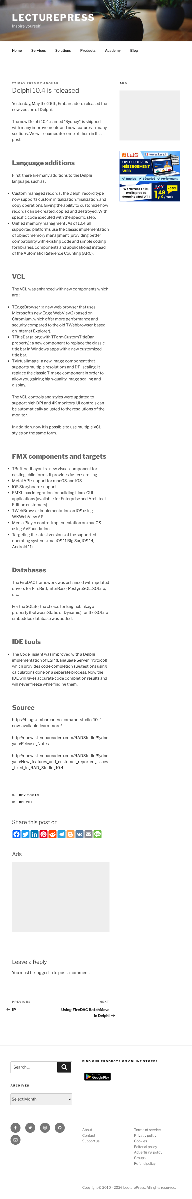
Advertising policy (148, 1152)
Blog (134, 50)
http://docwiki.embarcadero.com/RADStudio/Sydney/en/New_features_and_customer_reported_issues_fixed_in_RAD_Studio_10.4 (60, 761)
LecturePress (53, 17)
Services (38, 50)
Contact (88, 1135)
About (87, 1130)
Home (17, 50)
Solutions (63, 50)
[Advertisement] (61, 897)
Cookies (140, 1141)
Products (88, 50)
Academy (113, 50)
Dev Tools (29, 795)
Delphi (25, 802)
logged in (44, 972)
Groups (140, 1158)
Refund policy (145, 1163)
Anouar (51, 83)
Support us (91, 1141)
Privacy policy (145, 1135)
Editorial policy (145, 1147)
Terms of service (147, 1130)
